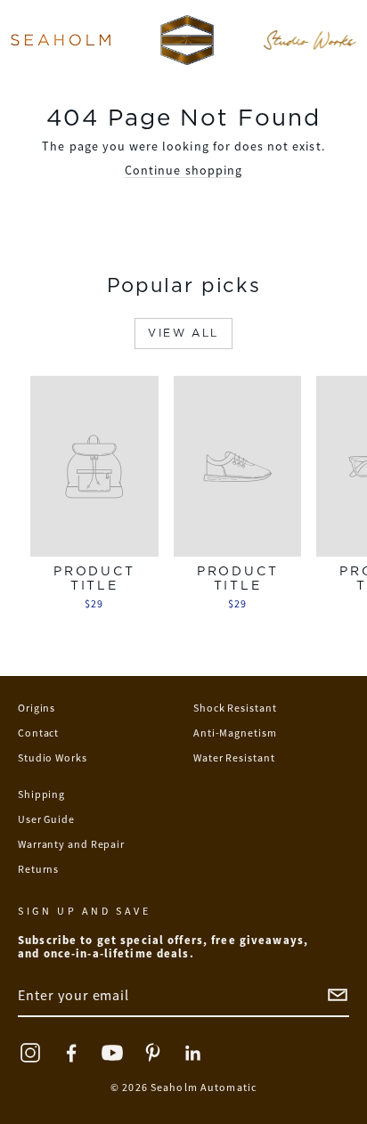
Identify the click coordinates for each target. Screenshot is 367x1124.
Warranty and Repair (71, 844)
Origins (36, 707)
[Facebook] (71, 1052)
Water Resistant (234, 757)
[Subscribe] (337, 994)
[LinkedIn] (194, 1052)
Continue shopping (183, 170)
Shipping (41, 794)
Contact (38, 732)
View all (183, 333)
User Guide (46, 819)
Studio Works (52, 757)
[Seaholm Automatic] (187, 40)
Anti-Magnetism (235, 732)
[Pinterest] (153, 1052)
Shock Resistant (235, 707)
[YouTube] (112, 1052)
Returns (38, 869)
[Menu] (60, 40)
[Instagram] (30, 1052)
